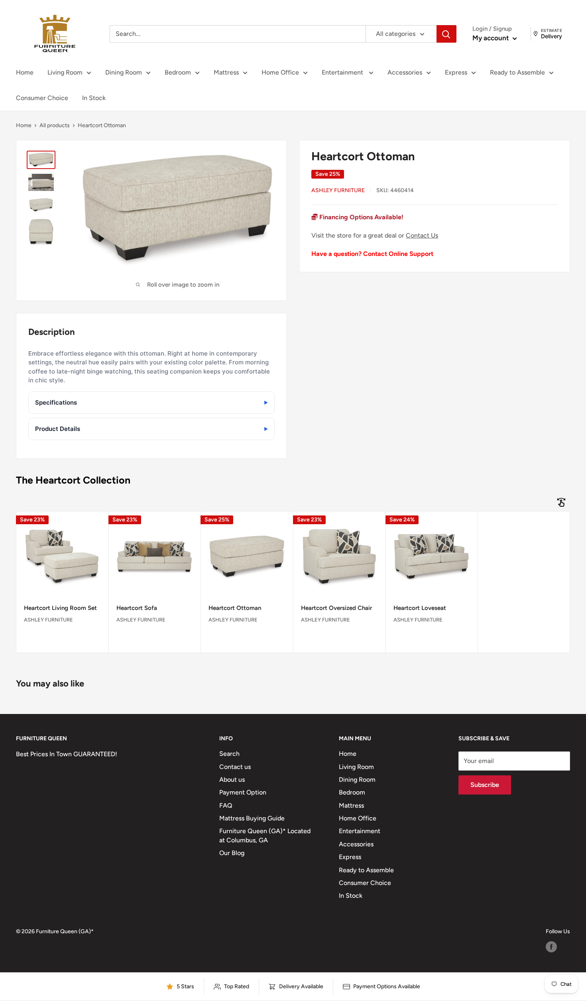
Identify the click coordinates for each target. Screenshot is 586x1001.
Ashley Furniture (338, 190)
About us (232, 779)
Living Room (65, 72)
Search (229, 753)
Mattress (226, 72)
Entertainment (343, 72)
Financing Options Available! (360, 217)
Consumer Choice (42, 98)
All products (54, 125)
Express (456, 72)
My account (491, 38)
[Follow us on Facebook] (551, 946)
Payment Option (242, 792)
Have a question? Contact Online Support (372, 254)
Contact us (235, 767)
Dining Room (123, 72)
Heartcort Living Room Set (60, 608)
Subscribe (484, 785)
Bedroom (178, 72)
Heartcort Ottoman (234, 608)
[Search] (446, 34)
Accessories (404, 72)
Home (24, 72)
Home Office (280, 72)
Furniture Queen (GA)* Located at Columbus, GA (265, 835)
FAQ (225, 805)
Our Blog (231, 853)
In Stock (94, 98)
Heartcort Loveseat (419, 608)
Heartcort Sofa (136, 608)
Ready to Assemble (517, 72)
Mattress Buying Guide (252, 818)
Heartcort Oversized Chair (336, 608)
